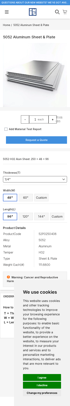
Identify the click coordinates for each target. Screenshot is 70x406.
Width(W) (9, 190)
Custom (41, 197)
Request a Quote (37, 140)
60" (25, 197)
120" (26, 216)
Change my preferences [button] (42, 392)
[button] (35, 75)
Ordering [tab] (10, 296)
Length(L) (9, 209)
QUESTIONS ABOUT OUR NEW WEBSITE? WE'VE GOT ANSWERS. (35, 2)
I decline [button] (42, 385)
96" (10, 216)
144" (41, 216)
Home (6, 25)
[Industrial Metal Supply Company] (32, 12)
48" (10, 197)
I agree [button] (42, 377)
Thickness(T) (11, 172)
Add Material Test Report (25, 129)
